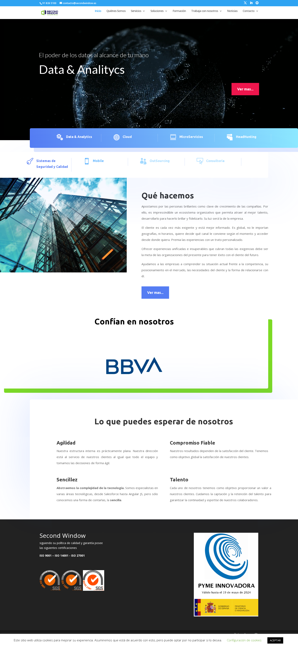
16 (160, 379)
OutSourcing (160, 161)
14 (153, 379)
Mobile (98, 161)
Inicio (98, 11)
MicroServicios (191, 137)
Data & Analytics (79, 137)
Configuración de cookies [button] (244, 640)
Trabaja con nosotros (204, 11)
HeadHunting (246, 137)
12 (146, 379)
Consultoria (215, 161)
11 (143, 379)
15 (156, 379)
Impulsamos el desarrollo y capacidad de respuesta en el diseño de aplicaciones (146, 55)
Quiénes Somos (115, 11)
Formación (179, 11)
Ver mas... (245, 89)
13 (149, 379)
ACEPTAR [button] (275, 640)
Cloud (127, 137)
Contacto (248, 11)
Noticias (232, 11)
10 (139, 379)
